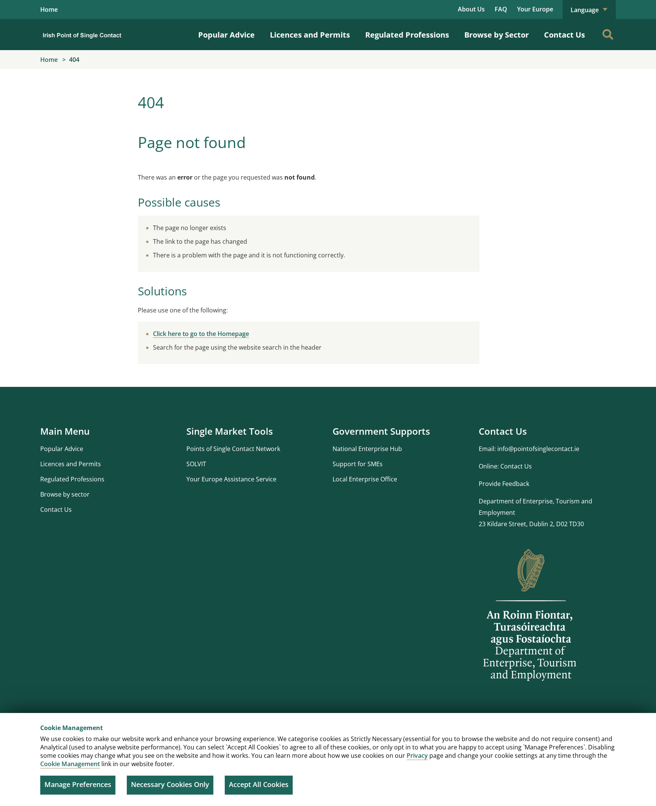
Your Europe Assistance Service (231, 479)
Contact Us (564, 35)
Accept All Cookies (259, 784)
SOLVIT (196, 464)
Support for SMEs (358, 464)
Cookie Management (70, 764)
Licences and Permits (310, 35)
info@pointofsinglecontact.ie (538, 449)
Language (585, 10)
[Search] (608, 35)
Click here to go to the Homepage (201, 334)
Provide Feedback (504, 483)
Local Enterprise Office (365, 479)
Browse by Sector (496, 35)
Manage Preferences (77, 784)
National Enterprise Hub (367, 449)
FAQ (501, 9)
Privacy (417, 755)
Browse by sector (65, 494)
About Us (471, 9)
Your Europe (535, 9)
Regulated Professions (407, 35)
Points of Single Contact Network (233, 449)
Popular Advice (226, 35)
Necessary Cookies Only (170, 784)
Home (49, 9)
